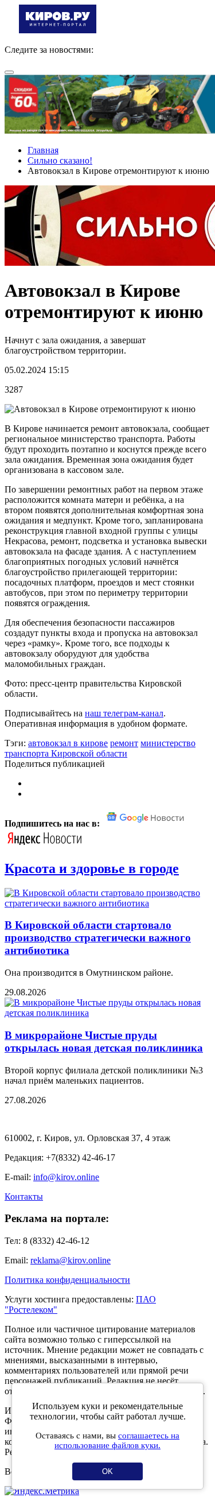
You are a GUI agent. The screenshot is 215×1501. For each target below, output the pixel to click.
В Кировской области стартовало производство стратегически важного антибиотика (98, 937)
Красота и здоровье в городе (92, 868)
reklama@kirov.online (70, 1260)
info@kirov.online (66, 1177)
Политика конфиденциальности (67, 1280)
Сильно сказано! (60, 160)
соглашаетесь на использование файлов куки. (116, 1440)
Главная (43, 150)
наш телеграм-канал (124, 713)
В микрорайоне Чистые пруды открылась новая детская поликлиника (104, 1041)
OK (107, 1471)
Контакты (24, 1196)
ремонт (124, 743)
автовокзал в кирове (68, 743)
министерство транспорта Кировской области (100, 748)
